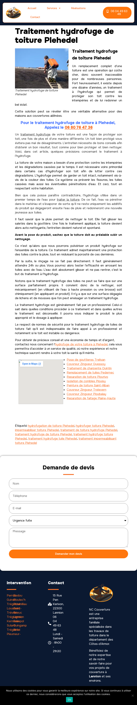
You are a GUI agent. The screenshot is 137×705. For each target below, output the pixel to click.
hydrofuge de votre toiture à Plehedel (81, 344)
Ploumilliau (20, 604)
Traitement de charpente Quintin (89, 368)
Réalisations (78, 8)
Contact (35, 17)
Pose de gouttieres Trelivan (86, 360)
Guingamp (20, 625)
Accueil (32, 8)
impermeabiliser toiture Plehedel (37, 430)
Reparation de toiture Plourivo (87, 377)
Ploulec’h (19, 600)
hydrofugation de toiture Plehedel (51, 426)
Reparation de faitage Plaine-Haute (91, 398)
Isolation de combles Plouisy (86, 381)
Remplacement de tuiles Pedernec (90, 372)
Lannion (18, 617)
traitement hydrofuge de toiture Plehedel (43, 434)
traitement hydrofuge (35, 134)
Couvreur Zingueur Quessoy (86, 364)
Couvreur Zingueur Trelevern (86, 390)
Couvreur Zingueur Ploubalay (86, 394)
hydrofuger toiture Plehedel (95, 426)
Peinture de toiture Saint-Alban (88, 385)
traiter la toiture (68, 200)
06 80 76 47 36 (79, 127)
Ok (69, 699)
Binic (16, 630)
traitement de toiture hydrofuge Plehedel (88, 430)
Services (52, 8)
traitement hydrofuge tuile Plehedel (52, 438)
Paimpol (18, 621)
